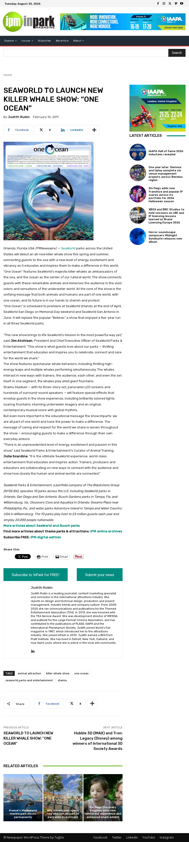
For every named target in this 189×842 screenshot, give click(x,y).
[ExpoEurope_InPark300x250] (157, 108)
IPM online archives (106, 531)
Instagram (167, 837)
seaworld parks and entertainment (29, 680)
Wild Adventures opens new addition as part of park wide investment (63, 814)
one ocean (81, 673)
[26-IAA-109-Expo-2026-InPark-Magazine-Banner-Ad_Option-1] (123, 21)
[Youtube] (182, 4)
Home (7, 75)
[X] (170, 4)
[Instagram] (164, 4)
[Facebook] (158, 4)
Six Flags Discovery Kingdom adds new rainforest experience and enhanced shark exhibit (103, 812)
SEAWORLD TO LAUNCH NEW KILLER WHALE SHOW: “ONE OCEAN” (28, 738)
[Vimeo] (176, 4)
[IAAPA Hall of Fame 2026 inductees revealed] (137, 152)
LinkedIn (132, 837)
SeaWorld (68, 248)
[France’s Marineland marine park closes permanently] (23, 797)
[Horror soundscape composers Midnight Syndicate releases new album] (137, 236)
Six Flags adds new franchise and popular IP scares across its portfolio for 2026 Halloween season (166, 195)
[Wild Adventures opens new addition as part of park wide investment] (62, 797)
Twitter (117, 837)
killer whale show (57, 673)
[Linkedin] (32, 650)
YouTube (148, 837)
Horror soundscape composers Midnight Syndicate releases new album (165, 237)
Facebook (100, 837)
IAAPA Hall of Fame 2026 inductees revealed (166, 153)
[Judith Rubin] (17, 619)
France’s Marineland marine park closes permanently (23, 814)
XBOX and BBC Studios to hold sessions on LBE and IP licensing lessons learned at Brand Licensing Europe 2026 (166, 216)
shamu (62, 680)
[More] (94, 130)
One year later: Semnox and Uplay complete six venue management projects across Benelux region (166, 174)
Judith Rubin (19, 117)
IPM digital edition (46, 537)
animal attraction (29, 673)
